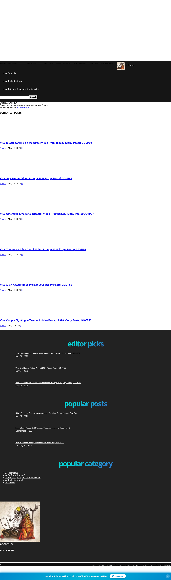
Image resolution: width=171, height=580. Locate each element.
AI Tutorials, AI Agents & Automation (22, 89)
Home (45, 63)
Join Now (119, 576)
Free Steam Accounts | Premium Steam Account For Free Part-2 (42, 428)
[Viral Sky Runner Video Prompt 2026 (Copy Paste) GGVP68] (21, 173)
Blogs (51, 63)
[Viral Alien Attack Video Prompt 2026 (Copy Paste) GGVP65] (21, 280)
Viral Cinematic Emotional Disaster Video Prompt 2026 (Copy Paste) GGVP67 (47, 213)
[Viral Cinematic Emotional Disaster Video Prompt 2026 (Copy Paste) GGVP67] (21, 209)
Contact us (66, 63)
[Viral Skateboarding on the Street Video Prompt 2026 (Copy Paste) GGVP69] (21, 138)
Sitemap (58, 63)
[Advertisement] (65, 16)
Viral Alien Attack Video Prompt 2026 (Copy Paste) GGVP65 (36, 284)
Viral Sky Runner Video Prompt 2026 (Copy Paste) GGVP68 (36, 178)
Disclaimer (82, 63)
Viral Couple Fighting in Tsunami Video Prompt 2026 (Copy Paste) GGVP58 (45, 320)
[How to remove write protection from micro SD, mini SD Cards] (4, 406)
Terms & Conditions (106, 63)
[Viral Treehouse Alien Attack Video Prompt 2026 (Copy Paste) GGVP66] (21, 244)
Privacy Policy (93, 63)
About (75, 63)
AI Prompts (10, 73)
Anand (3, 148)
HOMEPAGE (23, 108)
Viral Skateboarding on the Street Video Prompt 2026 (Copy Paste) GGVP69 (46, 142)
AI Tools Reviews (13, 81)
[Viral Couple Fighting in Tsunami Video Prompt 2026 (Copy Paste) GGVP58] (21, 315)
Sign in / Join (31, 63)
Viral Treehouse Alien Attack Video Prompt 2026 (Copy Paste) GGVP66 (43, 249)
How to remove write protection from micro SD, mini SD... (39, 442)
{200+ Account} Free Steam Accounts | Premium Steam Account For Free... (47, 413)
